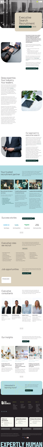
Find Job (34, 26)
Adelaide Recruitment (27, 428)
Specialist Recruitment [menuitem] (30, 404)
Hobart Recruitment (16, 428)
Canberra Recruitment (5, 428)
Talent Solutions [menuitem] (30, 407)
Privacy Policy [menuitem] (38, 408)
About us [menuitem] (29, 1)
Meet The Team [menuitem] (38, 404)
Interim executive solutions (6, 202)
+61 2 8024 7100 (20, 423)
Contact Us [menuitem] (37, 407)
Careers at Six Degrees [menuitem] (38, 406)
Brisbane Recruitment (35, 419)
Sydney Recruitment (21, 419)
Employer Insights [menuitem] (23, 406)
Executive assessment (5, 200)
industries (11, 88)
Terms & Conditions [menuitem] (38, 409)
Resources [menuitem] (26, 1)
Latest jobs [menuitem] (14, 406)
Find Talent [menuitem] (22, 404)
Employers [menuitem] (13, 1)
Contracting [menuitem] (30, 408)
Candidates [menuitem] (9, 1)
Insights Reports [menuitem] (15, 408)
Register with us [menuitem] (15, 405)
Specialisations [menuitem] (19, 1)
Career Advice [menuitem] (15, 407)
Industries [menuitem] (22, 405)
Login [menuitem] (14, 404)
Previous (21, 232)
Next (22, 232)
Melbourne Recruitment (5, 419)
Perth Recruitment (37, 428)
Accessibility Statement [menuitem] (37, 411)
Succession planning (5, 201)
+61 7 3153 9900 (35, 423)
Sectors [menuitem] (23, 1)
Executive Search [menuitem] (30, 406)
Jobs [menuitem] (16, 1)
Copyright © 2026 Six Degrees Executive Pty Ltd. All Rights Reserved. (9, 433)
